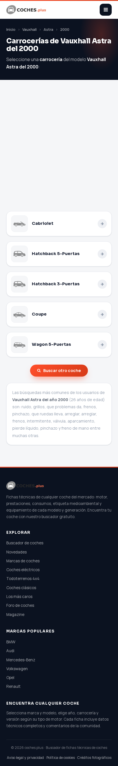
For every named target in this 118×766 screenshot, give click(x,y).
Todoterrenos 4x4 (23, 578)
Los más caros (19, 596)
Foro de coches (20, 605)
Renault (13, 686)
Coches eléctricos (23, 569)
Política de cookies (60, 757)
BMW (10, 641)
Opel (10, 677)
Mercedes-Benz (20, 659)
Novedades (16, 552)
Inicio (10, 29)
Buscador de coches (24, 542)
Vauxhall (29, 29)
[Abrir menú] (106, 10)
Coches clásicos (21, 587)
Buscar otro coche (62, 370)
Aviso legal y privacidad (25, 757)
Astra (48, 29)
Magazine (15, 614)
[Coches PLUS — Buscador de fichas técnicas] (26, 9)
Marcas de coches (23, 560)
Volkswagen (17, 668)
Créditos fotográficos (94, 757)
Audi (10, 650)
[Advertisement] (59, 149)
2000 (64, 29)
